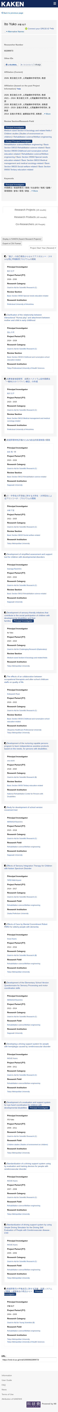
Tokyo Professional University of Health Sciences (25, 368)
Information (7, 1375)
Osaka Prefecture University (17, 913)
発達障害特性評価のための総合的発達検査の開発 (28, 440)
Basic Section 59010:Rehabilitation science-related (26, 477)
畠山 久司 (10, 332)
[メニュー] (55, 3)
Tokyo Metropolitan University (18, 543)
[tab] (30, 210)
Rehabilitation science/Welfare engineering (33, 137)
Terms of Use (8, 1394)
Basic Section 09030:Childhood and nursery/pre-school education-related (27, 150)
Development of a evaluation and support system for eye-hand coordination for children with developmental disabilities (27, 1105)
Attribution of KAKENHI (12, 1399)
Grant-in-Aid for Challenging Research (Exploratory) (27, 649)
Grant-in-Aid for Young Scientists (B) (21, 1323)
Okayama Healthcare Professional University (24, 730)
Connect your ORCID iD (38, 28)
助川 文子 (10, 271)
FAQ (4, 1385)
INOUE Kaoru (12, 1058)
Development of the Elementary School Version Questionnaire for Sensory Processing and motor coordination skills (26, 985)
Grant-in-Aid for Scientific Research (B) (22, 777)
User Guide (7, 1380)
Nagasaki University (15, 485)
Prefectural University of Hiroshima (20, 304)
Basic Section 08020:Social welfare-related (23, 535)
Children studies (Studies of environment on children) (27, 1145)
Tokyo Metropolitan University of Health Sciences (25, 1342)
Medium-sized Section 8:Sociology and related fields (27, 130)
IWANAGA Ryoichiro (15, 822)
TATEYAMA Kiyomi (14, 880)
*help (52, 28)
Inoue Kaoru (12, 939)
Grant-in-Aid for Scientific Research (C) (22, 288)
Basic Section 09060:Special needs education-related (27, 296)
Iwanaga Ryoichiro (14, 569)
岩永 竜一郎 (11, 452)
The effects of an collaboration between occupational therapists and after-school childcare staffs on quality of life (26, 679)
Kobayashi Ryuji (13, 694)
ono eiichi (11, 761)
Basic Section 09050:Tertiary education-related (25, 786)
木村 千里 (10, 510)
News (4, 1389)
